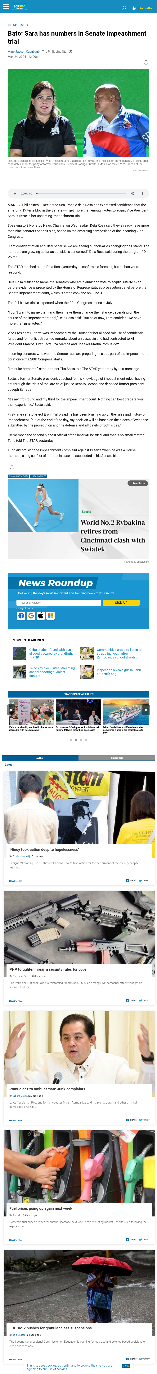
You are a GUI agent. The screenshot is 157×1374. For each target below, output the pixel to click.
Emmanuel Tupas (21, 976)
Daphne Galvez (20, 1096)
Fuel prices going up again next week (40, 1208)
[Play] (14, 193)
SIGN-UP (121, 602)
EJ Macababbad (20, 856)
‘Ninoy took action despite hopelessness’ (44, 849)
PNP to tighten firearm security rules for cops (48, 969)
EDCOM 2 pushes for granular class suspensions (50, 1328)
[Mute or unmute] (132, 193)
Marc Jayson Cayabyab (24, 51)
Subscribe (146, 8)
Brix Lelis (16, 1215)
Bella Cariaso (18, 1335)
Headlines (18, 25)
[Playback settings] (142, 193)
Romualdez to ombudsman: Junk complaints (47, 1089)
